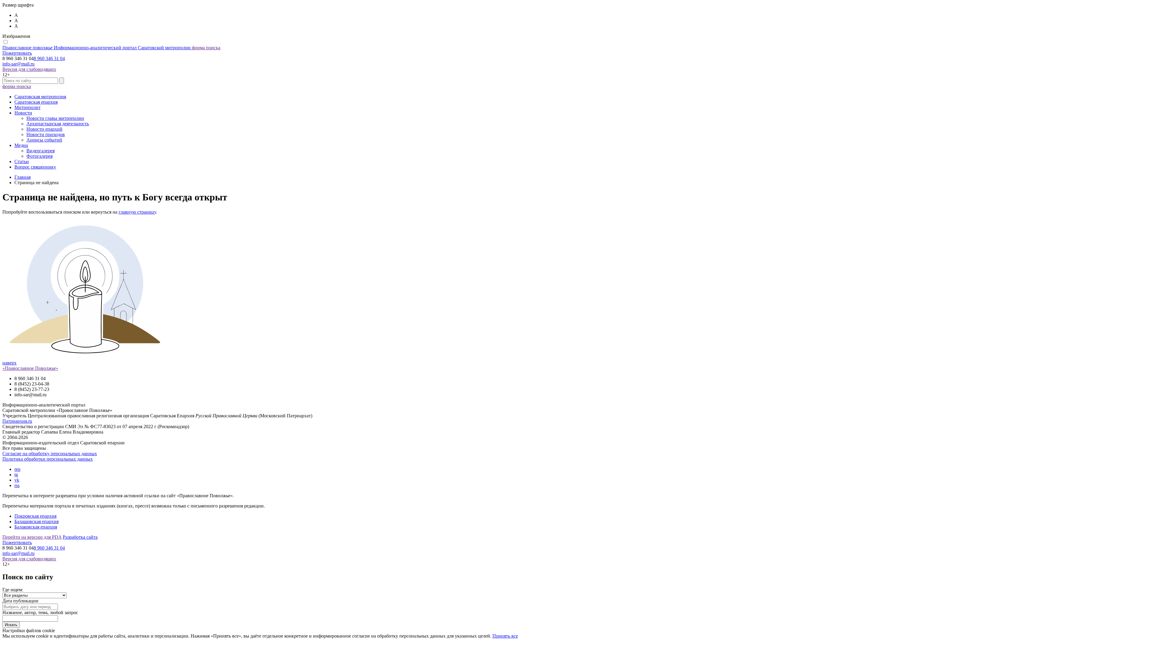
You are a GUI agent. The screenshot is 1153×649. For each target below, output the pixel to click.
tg (16, 474)
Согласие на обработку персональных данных (49, 453)
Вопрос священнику (35, 166)
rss (17, 485)
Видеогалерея (40, 150)
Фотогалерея (39, 156)
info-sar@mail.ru (18, 63)
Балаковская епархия (35, 526)
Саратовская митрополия (40, 96)
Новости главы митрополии (55, 118)
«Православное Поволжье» (30, 368)
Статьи (21, 161)
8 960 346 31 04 (49, 58)
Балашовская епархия (36, 521)
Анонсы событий (44, 139)
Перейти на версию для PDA (32, 537)
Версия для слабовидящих (29, 69)
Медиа (21, 145)
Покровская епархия (35, 516)
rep (17, 469)
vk (16, 480)
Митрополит (27, 107)
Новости (23, 112)
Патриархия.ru (17, 421)
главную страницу (137, 212)
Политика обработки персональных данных (47, 459)
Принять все (505, 635)
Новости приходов (45, 134)
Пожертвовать (17, 53)
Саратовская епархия (36, 102)
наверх (9, 362)
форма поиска (206, 47)
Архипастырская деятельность (57, 123)
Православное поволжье (96, 47)
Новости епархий (44, 129)
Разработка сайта (80, 537)
